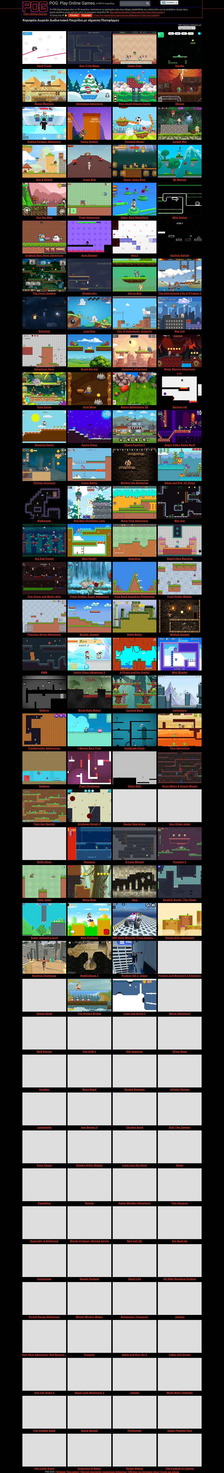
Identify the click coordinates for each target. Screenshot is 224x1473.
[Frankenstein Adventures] (44, 729)
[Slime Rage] (180, 1033)
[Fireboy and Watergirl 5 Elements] (180, 957)
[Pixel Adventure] (89, 199)
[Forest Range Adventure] (44, 1298)
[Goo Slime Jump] (180, 805)
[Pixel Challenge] (89, 767)
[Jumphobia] (44, 1109)
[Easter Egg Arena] (135, 805)
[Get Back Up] (180, 1222)
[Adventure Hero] (44, 350)
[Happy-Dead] (44, 995)
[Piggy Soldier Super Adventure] (89, 578)
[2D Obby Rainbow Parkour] (180, 1260)
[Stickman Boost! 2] (89, 805)
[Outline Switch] (180, 237)
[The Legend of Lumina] (180, 1450)
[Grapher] (44, 1071)
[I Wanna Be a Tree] (89, 729)
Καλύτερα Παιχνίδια (141, 12)
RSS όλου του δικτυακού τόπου (143, 1472)
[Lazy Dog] (89, 312)
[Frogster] (89, 1336)
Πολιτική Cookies (149, 15)
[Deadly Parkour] (89, 1260)
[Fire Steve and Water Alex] (44, 578)
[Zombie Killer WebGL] (89, 1146)
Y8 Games (60, 1472)
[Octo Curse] (44, 388)
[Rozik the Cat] (89, 350)
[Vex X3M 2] (89, 1033)
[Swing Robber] (89, 123)
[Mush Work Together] (180, 1374)
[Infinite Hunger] (180, 1071)
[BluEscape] (44, 502)
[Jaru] (135, 881)
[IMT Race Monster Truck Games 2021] (135, 919)
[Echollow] (44, 312)
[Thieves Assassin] (44, 464)
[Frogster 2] (180, 843)
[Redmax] (44, 767)
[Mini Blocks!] (180, 654)
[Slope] (180, 1146)
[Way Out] (180, 502)
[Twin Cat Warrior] (44, 805)
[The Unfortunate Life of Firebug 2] (180, 275)
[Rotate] (89, 1184)
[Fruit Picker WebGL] (180, 578)
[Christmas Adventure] (89, 85)
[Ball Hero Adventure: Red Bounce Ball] (44, 1336)
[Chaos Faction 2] (135, 426)
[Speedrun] (135, 540)
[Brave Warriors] (44, 85)
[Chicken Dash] (135, 1109)
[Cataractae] (44, 1260)
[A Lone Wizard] (135, 843)
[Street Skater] (135, 1450)
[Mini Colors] (180, 199)
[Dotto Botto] (135, 616)
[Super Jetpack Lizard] (44, 919)
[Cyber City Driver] (180, 1336)
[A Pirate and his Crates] (135, 654)
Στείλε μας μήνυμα (170, 1472)
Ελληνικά (170, 2)
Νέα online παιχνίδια (120, 12)
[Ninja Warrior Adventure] (180, 350)
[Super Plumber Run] (180, 1412)
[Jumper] (180, 1298)
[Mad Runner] (44, 1033)
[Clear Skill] (135, 767)
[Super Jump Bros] (135, 161)
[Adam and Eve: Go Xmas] (180, 464)
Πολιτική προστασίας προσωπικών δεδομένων (117, 15)
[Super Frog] (135, 47)
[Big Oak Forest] (44, 540)
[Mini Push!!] (89, 540)
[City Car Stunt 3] (44, 1374)
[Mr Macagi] (180, 161)
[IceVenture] (180, 692)
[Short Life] (135, 1260)
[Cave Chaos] (44, 1146)
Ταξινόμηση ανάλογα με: (189, 25)
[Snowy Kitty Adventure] (180, 919)
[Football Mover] (135, 123)
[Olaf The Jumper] (180, 1109)
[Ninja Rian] (89, 881)
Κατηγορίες (157, 12)
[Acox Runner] (89, 237)
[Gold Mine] (89, 388)
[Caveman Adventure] (135, 350)
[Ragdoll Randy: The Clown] (180, 881)
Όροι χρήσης (73, 1472)
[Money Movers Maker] (89, 1298)
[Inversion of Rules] (89, 1450)
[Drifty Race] (44, 843)
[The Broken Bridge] (89, 995)
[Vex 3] (135, 237)
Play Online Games (35, 14)
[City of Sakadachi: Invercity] (135, 312)
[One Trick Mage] (89, 47)
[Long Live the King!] (135, 1146)
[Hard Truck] (44, 47)
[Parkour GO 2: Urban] (135, 957)
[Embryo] (44, 692)
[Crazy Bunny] (89, 464)
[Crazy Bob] (89, 161)
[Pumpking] (44, 1184)
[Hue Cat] (180, 312)
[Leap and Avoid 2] (135, 995)
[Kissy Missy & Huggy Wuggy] (180, 767)
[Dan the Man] (44, 199)
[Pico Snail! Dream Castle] (135, 85)
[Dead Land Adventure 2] (89, 1374)
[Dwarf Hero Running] (180, 540)
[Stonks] (180, 47)
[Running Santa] (44, 426)
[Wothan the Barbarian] (135, 464)
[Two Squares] (180, 1184)
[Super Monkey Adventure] (135, 1184)
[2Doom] (180, 85)
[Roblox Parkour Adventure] (44, 123)
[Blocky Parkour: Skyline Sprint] (89, 1222)
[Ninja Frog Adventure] (135, 502)
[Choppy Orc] (89, 275)
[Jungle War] (180, 123)
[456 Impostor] (135, 1033)
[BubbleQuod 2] (89, 957)
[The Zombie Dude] (44, 1412)
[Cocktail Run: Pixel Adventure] (44, 237)
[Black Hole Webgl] (89, 692)
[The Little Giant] (44, 1450)
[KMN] (44, 654)
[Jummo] (135, 1374)
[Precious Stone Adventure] (44, 616)
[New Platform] (89, 919)
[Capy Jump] (44, 881)
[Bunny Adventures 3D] (135, 388)
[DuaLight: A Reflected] (44, 1222)
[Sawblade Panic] (135, 729)
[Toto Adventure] (180, 729)
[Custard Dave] (135, 692)
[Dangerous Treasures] (135, 1298)
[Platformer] (135, 1412)
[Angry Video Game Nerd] (180, 426)
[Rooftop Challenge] (44, 957)
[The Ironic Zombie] (44, 275)
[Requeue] (89, 843)
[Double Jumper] (89, 616)
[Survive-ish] (180, 388)
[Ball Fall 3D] (135, 1222)
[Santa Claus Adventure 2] (89, 654)
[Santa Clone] (89, 426)
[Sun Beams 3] (89, 1109)
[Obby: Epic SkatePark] (135, 199)
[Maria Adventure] (180, 995)
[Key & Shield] (44, 161)
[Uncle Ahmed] (89, 1412)
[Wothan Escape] (180, 616)
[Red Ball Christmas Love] (89, 502)
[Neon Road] (89, 1071)
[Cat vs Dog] (135, 275)
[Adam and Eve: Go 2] (135, 1336)
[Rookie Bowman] (135, 1071)
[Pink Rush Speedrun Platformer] (135, 578)
